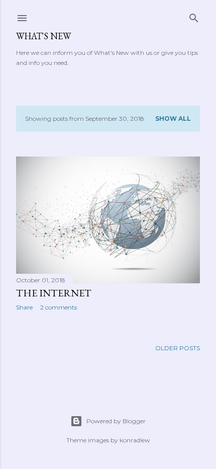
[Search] (194, 16)
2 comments (58, 307)
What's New (43, 36)
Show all (173, 118)
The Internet (53, 292)
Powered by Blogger (116, 421)
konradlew (135, 440)
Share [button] (24, 307)
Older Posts (177, 348)
